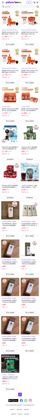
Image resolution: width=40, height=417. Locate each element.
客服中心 (12, 409)
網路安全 (13, 414)
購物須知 (26, 409)
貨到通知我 (10, 159)
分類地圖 (26, 414)
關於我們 (19, 409)
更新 (33, 405)
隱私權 (20, 414)
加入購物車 (11, 44)
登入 (29, 2)
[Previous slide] (2, 18)
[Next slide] (18, 18)
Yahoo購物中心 (13, 2)
